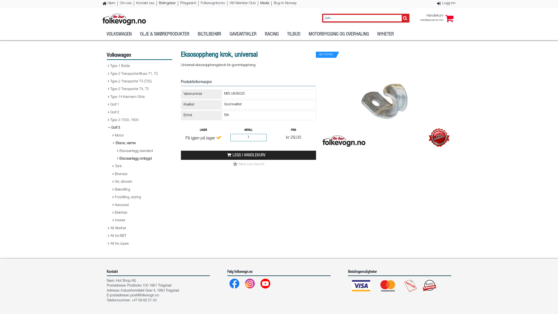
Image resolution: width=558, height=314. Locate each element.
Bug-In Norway (285, 3)
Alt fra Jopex (119, 244)
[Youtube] (265, 285)
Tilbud (293, 34)
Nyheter (385, 34)
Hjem (111, 3)
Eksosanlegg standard (136, 151)
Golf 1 (114, 105)
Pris (293, 130)
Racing (272, 34)
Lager (203, 130)
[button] (437, 18)
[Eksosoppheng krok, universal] (385, 153)
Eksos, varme (126, 143)
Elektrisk (121, 213)
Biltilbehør (209, 34)
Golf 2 (114, 112)
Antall (248, 130)
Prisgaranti (188, 3)
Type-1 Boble (120, 66)
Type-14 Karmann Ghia (127, 97)
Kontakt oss (145, 3)
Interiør (120, 220)
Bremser (121, 174)
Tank (118, 166)
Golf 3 (115, 128)
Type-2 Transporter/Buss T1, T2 (134, 74)
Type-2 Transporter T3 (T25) (131, 82)
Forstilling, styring (128, 197)
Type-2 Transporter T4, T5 (129, 89)
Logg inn (449, 3)
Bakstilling (122, 190)
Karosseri (122, 205)
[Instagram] (250, 285)
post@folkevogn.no (144, 295)
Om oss (126, 3)
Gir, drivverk (123, 182)
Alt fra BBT (118, 236)
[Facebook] (234, 285)
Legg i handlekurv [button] (249, 155)
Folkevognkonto (213, 3)
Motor (119, 136)
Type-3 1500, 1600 (124, 120)
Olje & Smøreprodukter (164, 34)
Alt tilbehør (118, 228)
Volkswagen (119, 34)
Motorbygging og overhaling (339, 34)
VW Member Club (243, 3)
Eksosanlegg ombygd (135, 159)
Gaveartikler (243, 34)
